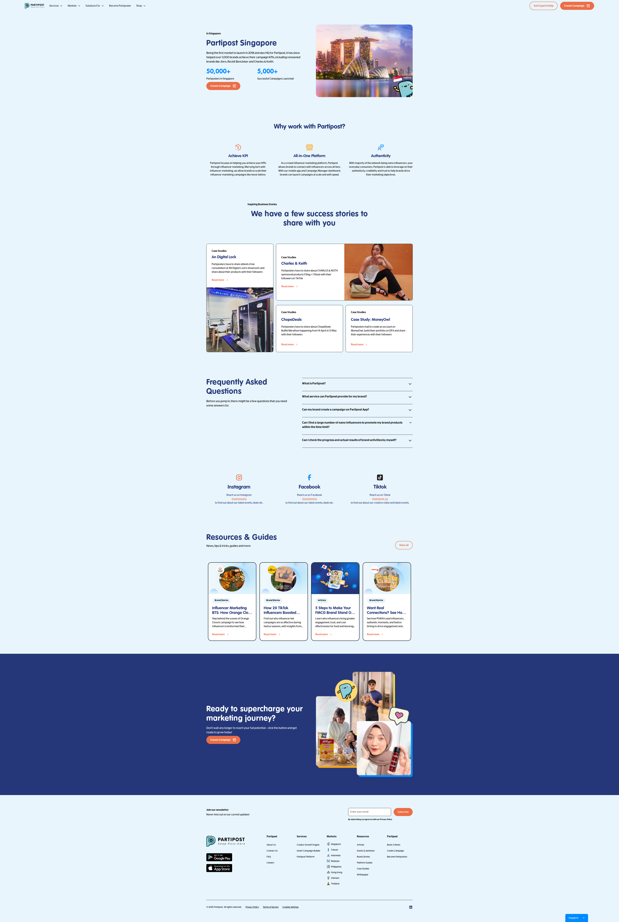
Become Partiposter (120, 6)
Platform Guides (364, 863)
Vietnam (335, 878)
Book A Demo (393, 845)
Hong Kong (336, 872)
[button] (56, 6)
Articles (360, 845)
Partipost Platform (305, 857)
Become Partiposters (397, 857)
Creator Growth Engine (308, 845)
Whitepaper (362, 874)
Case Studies (363, 868)
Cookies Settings (290, 907)
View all (403, 545)
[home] (34, 6)
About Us (271, 845)
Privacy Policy (252, 907)
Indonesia (335, 855)
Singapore (336, 844)
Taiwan (334, 850)
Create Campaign (395, 851)
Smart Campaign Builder (308, 851)
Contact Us (272, 851)
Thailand (335, 883)
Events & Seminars (366, 851)
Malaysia (335, 861)
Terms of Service (271, 907)
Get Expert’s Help (543, 6)
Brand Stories (363, 857)
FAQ (269, 857)
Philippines (336, 867)
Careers (270, 863)
